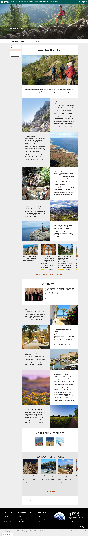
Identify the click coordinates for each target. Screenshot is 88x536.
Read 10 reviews (31, 267)
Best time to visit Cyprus (48, 476)
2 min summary (14, 45)
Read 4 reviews (66, 269)
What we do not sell (7, 521)
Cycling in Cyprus (63, 476)
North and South (14, 54)
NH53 (21, 530)
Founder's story (6, 519)
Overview (14, 41)
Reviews (45, 41)
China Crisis (42, 530)
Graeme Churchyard (17, 531)
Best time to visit (14, 47)
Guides (42, 1)
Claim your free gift (22, 518)
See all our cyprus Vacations (44, 274)
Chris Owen (34, 500)
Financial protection (22, 521)
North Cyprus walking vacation (47, 257)
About (49, 1)
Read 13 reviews (49, 269)
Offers (36, 1)
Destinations (14, 1)
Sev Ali (8, 531)
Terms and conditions (42, 519)
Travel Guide (29, 41)
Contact (56, 1)
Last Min (30, 1)
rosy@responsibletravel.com (56, 298)
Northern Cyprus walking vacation (29, 257)
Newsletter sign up (41, 518)
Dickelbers (31, 530)
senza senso (34, 531)
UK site (19, 523)
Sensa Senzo (26, 531)
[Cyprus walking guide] (50, 442)
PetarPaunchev (14, 530)
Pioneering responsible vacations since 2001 (75, 521)
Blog (39, 516)
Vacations (21, 41)
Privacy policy (40, 521)
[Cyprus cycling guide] (39, 442)
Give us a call (61, 274)
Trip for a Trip (6, 518)
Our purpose (6, 516)
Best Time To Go (38, 41)
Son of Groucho (54, 530)
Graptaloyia (69, 530)
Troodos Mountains (15, 56)
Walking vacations (14, 49)
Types (22, 1)
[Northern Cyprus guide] (60, 442)
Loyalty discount (21, 519)
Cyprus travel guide (29, 476)
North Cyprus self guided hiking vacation (65, 258)
